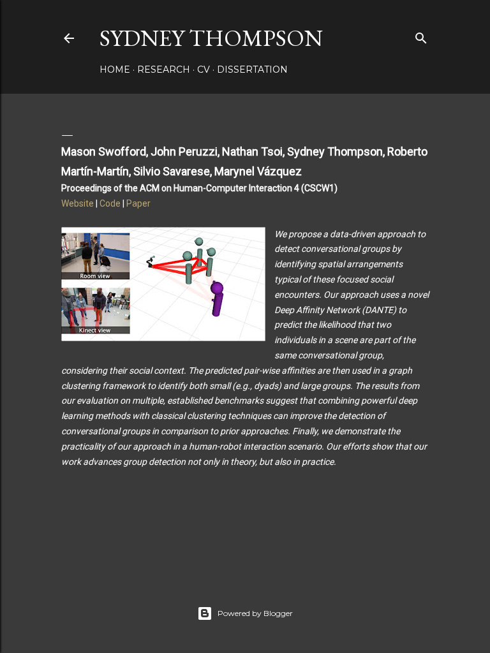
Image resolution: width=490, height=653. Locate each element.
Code (110, 203)
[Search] (421, 35)
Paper (138, 203)
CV (203, 69)
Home (115, 69)
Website (77, 203)
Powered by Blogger (255, 613)
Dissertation (252, 69)
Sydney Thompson (211, 38)
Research (163, 69)
